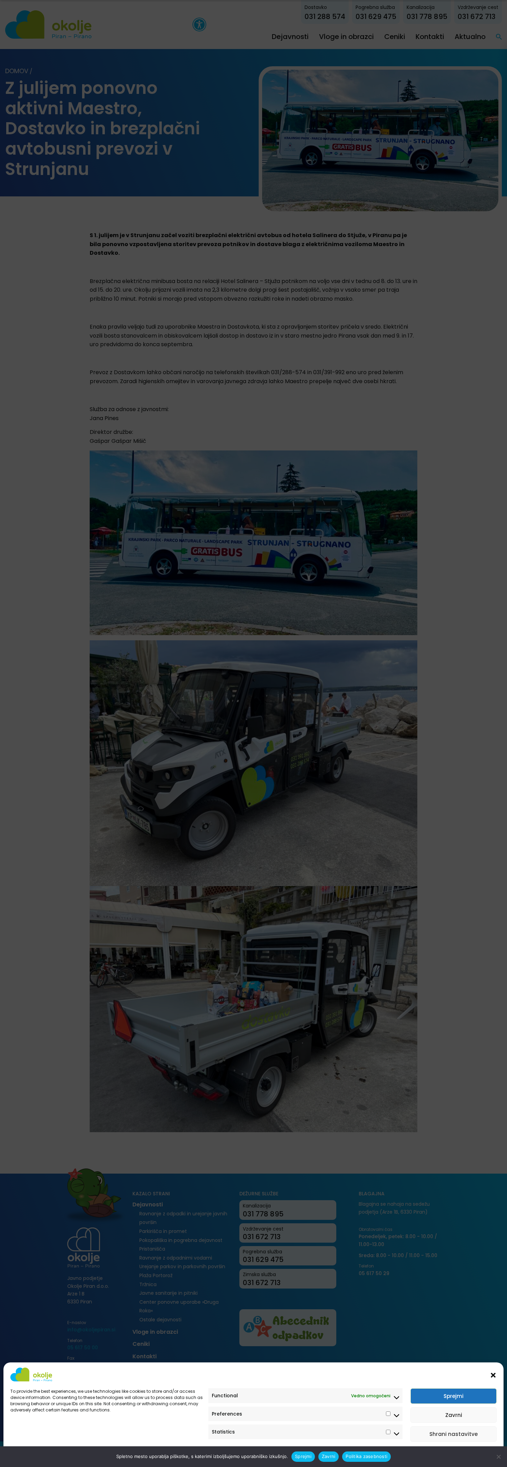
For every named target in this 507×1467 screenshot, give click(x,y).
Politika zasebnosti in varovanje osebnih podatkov (63, 1454)
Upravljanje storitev (470, 1454)
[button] (493, 1374)
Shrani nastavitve (453, 1434)
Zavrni (453, 1415)
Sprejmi (454, 1396)
